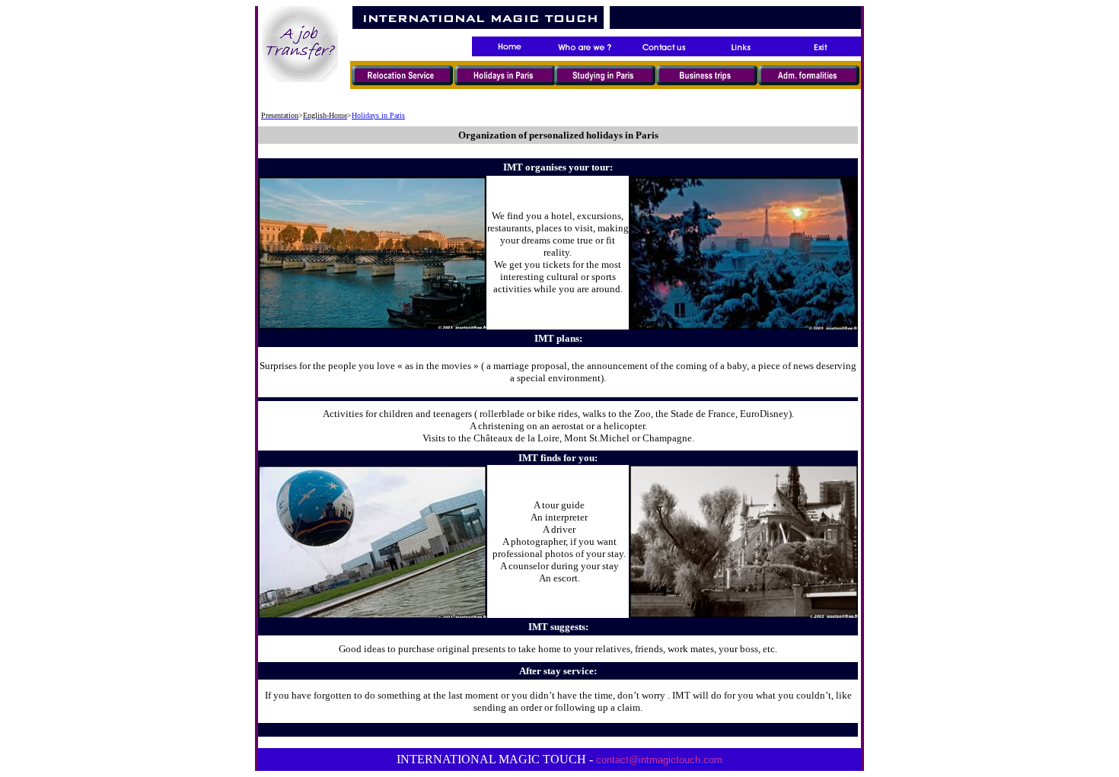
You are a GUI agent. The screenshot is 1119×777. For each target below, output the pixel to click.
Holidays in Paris (378, 115)
